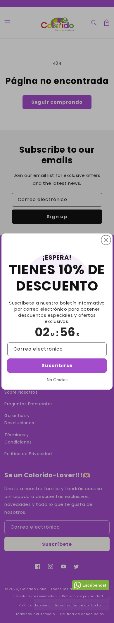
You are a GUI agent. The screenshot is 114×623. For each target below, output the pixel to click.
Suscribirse (57, 365)
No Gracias (57, 379)
